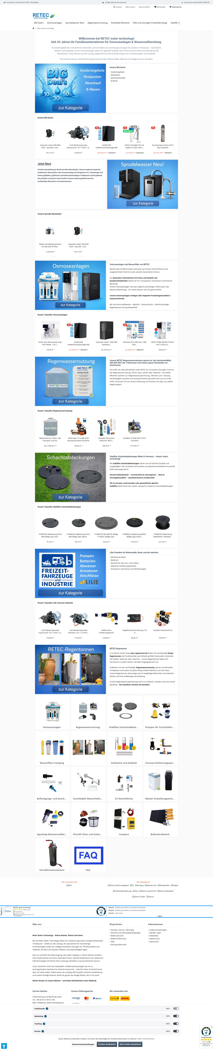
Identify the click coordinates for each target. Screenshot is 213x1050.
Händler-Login (155, 933)
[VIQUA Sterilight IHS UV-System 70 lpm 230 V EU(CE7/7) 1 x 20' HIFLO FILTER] (134, 133)
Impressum (154, 941)
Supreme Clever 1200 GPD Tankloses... (106, 343)
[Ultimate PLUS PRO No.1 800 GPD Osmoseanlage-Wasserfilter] (134, 330)
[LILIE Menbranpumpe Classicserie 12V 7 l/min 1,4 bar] (78, 133)
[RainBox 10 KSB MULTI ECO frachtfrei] (134, 426)
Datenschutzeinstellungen (83, 1044)
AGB (112, 941)
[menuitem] (175, 7)
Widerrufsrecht (117, 936)
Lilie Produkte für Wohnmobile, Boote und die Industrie (134, 552)
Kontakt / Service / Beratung (122, 930)
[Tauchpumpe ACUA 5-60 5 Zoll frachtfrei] (163, 133)
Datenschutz (154, 938)
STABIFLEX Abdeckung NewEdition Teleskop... (162, 535)
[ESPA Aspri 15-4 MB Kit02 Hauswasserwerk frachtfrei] (78, 426)
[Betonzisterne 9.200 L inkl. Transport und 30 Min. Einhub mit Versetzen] (50, 426)
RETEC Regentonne (118, 648)
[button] (4, 1046)
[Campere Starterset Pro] (163, 618)
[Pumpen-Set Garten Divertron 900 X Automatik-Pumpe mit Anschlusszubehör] (106, 426)
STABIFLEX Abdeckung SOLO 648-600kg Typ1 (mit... (50, 535)
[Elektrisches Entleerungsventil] (106, 618)
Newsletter (153, 936)
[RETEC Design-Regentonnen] (70, 669)
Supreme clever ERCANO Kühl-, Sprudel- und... (50, 146)
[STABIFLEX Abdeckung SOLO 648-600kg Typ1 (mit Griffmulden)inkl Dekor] (50, 522)
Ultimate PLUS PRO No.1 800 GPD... (134, 343)
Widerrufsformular (118, 938)
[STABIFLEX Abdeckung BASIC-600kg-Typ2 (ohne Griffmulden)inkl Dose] (134, 522)
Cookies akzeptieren (107, 1044)
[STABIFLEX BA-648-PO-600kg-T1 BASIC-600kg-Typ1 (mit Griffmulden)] (106, 522)
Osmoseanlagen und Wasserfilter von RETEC (129, 264)
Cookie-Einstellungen (158, 930)
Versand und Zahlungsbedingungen (126, 933)
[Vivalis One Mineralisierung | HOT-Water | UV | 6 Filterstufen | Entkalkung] (50, 330)
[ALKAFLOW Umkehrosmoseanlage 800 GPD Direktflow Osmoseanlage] (106, 133)
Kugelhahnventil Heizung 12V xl (135, 631)
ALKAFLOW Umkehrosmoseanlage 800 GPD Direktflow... (106, 146)
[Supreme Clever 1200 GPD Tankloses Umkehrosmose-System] (106, 330)
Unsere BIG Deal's (117, 67)
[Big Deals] (70, 88)
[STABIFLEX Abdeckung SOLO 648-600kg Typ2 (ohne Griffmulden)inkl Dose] (78, 522)
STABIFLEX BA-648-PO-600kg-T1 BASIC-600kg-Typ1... (106, 535)
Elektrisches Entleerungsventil (106, 631)
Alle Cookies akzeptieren (130, 1044)
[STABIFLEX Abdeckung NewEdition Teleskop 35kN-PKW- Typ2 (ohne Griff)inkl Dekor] (163, 522)
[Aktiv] (176, 1008)
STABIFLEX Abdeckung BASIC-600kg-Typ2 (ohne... (135, 535)
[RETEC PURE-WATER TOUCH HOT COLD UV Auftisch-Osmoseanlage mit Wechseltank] (163, 330)
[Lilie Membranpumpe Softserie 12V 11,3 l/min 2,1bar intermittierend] (78, 618)
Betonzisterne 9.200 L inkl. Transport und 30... (50, 439)
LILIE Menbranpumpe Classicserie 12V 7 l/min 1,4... (78, 146)
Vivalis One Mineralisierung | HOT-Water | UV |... (50, 343)
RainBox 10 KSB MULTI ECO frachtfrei (134, 439)
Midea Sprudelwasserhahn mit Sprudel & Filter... (50, 245)
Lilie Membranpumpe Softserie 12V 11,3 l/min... (78, 631)
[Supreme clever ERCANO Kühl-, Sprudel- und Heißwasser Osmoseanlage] (50, 133)
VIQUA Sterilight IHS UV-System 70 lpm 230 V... (134, 146)
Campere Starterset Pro (162, 630)
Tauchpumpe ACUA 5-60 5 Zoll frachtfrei (162, 146)
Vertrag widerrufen (119, 944)
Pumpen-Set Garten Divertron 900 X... (106, 439)
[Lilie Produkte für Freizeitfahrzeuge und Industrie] (70, 573)
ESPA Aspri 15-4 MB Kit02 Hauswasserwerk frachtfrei (78, 439)
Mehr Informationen (146, 1039)
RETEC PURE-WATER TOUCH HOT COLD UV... (162, 343)
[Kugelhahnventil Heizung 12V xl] (134, 618)
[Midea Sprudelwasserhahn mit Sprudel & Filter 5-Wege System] (50, 231)
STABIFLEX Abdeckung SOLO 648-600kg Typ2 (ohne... (78, 535)
